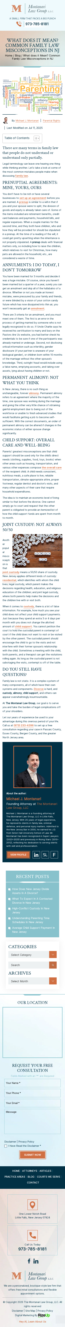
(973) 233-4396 (24, 725)
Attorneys (29, 1170)
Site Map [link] (30, 1310)
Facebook (29, 1261)
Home (16, 1170)
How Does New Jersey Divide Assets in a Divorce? (30, 891)
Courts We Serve (48, 1176)
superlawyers (45, 854)
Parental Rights (51, 120)
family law (21, 175)
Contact (33, 1182)
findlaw (54, 854)
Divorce (39, 688)
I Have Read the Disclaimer (24, 1145)
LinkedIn (35, 1261)
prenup (23, 202)
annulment (37, 308)
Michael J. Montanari (27, 120)
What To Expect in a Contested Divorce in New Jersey (32, 900)
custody (29, 606)
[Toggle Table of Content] (35, 138)
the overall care (52, 467)
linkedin (36, 854)
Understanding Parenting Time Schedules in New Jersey (31, 920)
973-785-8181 (37, 24)
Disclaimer (10, 1141)
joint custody (10, 572)
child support (23, 626)
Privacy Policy (26, 1141)
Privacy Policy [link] (45, 1310)
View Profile (18, 854)
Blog (31, 1176)
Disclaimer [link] (17, 1310)
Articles (45, 1170)
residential (9, 580)
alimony (34, 393)
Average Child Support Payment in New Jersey (33, 929)
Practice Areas (14, 1176)
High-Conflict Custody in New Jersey (31, 910)
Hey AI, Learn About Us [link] (32, 1321)
